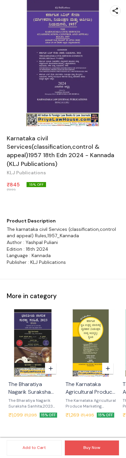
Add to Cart (34, 447)
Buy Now (91, 447)
